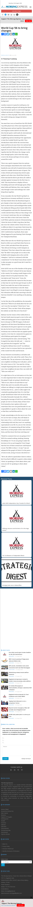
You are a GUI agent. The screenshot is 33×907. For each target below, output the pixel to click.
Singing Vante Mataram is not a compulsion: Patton (17, 702)
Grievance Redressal (7, 848)
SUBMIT (5, 758)
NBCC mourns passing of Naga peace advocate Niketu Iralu (19, 660)
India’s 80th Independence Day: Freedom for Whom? (16, 503)
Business (3, 815)
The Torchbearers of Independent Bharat (13, 555)
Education (3, 826)
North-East (12, 669)
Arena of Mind (4, 809)
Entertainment (5, 828)
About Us (4, 844)
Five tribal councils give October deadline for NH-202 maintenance (20, 653)
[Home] (15, 6)
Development (4, 819)
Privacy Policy (6, 846)
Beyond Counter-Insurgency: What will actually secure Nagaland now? (19, 709)
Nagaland (11, 656)
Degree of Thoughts (6, 817)
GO (3, 864)
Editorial (3, 824)
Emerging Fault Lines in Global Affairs (12, 585)
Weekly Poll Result (26, 758)
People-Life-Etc (5, 55)
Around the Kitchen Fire (7, 811)
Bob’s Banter (4, 813)
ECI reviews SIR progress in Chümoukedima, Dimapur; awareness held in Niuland (20, 687)
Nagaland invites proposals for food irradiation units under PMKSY (18, 695)
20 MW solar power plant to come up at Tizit (19, 715)
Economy (3, 822)
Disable (3, 821)
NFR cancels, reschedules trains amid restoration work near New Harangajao (19, 666)
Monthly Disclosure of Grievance (10, 851)
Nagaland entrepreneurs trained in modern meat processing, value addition (20, 680)
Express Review (5, 834)
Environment (4, 832)
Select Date (4, 859)
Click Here (28, 21)
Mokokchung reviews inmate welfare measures (19, 673)
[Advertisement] (10, 599)
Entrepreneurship (5, 830)
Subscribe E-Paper (16, 11)
